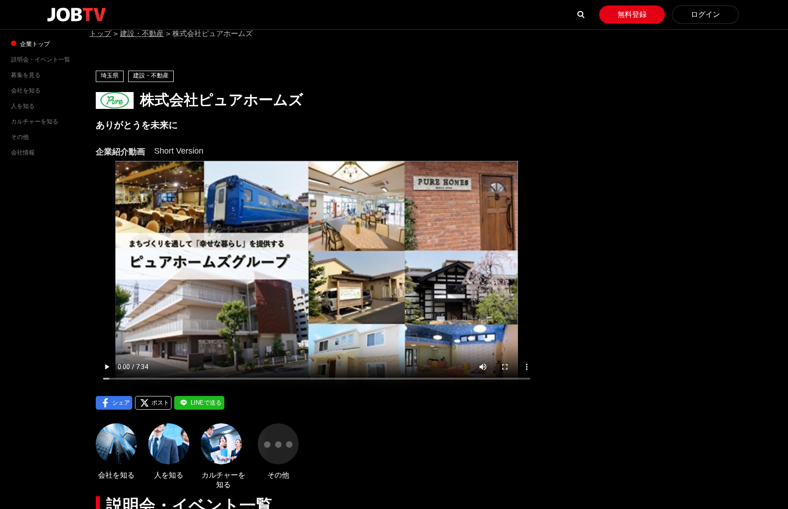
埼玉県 (110, 75)
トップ (100, 33)
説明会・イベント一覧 (40, 59)
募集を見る (26, 75)
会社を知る (26, 90)
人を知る (23, 106)
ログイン (705, 14)
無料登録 (632, 14)
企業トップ (34, 44)
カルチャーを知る (34, 121)
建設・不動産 (142, 33)
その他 (20, 137)
